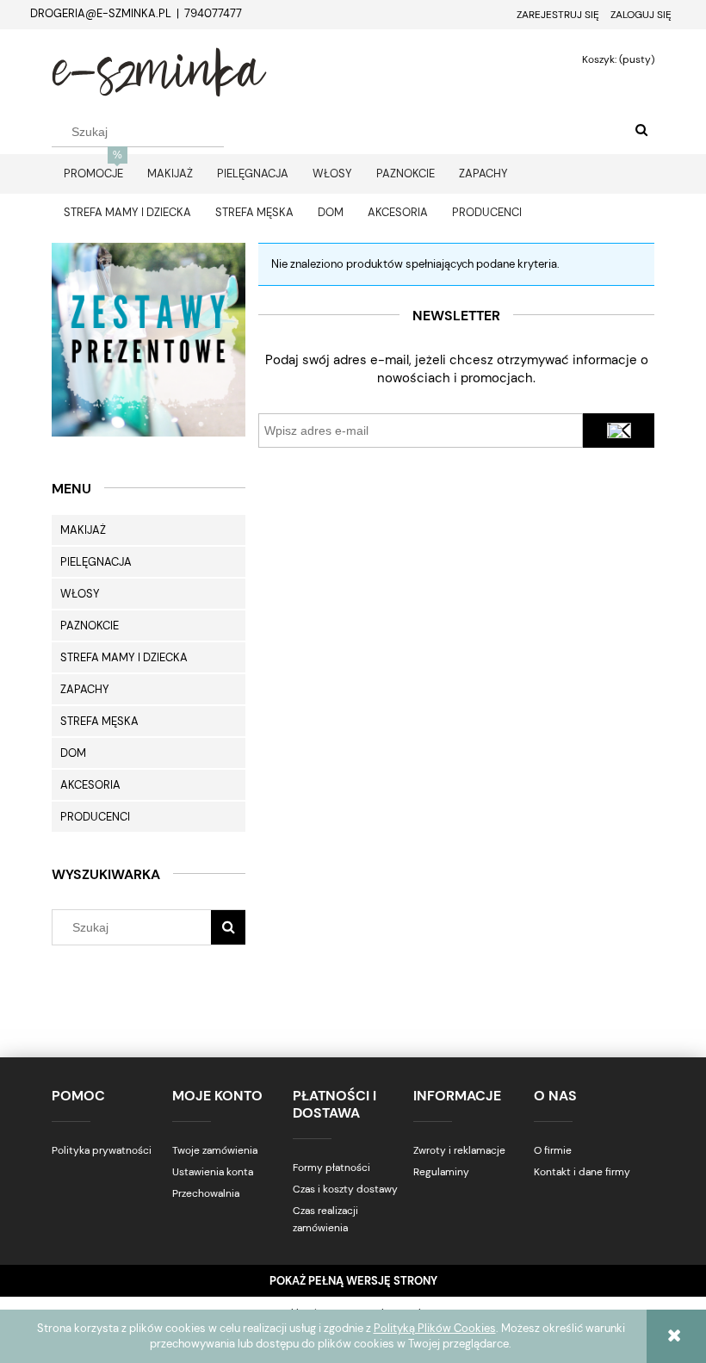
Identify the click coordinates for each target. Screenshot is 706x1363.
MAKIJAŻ (83, 530)
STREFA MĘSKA (99, 721)
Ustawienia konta (212, 1172)
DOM (73, 753)
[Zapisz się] (618, 430)
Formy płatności (331, 1167)
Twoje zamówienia (214, 1150)
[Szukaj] (641, 131)
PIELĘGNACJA (96, 561)
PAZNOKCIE (89, 625)
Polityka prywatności (102, 1150)
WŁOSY (80, 593)
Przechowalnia (205, 1193)
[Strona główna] (159, 69)
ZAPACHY (84, 689)
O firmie (553, 1150)
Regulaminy (441, 1172)
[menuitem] (93, 173)
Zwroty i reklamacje (459, 1150)
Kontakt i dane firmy (582, 1172)
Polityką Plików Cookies (435, 1328)
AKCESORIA (90, 785)
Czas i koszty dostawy (345, 1189)
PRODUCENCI (95, 816)
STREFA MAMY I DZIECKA (124, 657)
